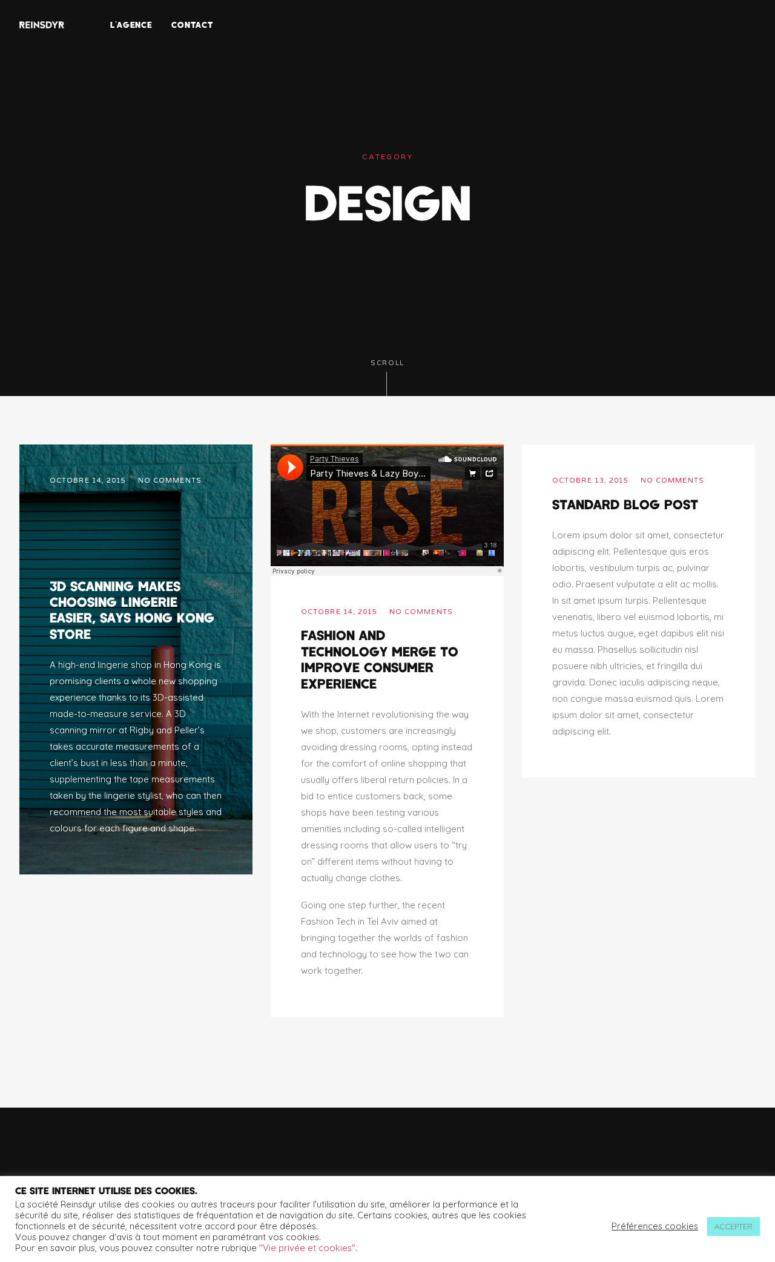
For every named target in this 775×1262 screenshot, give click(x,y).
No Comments (170, 480)
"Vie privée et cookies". (308, 1248)
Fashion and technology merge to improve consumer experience (379, 658)
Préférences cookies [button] (655, 1226)
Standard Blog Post (625, 504)
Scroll (387, 363)
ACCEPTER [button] (733, 1226)
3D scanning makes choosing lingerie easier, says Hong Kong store (132, 609)
